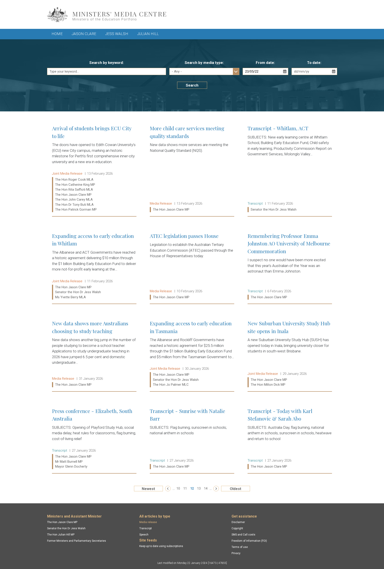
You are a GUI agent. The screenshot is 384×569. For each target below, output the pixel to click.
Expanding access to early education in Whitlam (94, 266)
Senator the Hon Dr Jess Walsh (66, 528)
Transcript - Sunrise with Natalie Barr (192, 439)
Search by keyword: (106, 62)
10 (178, 488)
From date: (265, 62)
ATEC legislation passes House (192, 266)
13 (199, 488)
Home (57, 34)
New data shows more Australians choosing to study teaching (94, 354)
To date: (314, 62)
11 (185, 488)
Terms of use (240, 547)
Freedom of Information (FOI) (249, 540)
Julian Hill (148, 34)
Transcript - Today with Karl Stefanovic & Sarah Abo (290, 439)
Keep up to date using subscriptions (161, 546)
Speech (143, 534)
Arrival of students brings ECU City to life (94, 169)
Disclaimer (238, 522)
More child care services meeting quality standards (192, 169)
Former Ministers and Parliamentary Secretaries (76, 540)
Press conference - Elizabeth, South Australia (94, 439)
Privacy (236, 553)
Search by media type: (204, 62)
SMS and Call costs (243, 534)
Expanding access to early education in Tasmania (192, 354)
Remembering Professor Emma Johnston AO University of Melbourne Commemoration (290, 266)
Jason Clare (84, 34)
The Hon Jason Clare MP (62, 522)
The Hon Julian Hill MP (60, 534)
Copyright (237, 528)
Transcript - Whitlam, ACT (290, 169)
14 (206, 488)
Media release (148, 522)
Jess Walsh (116, 34)
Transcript (145, 528)
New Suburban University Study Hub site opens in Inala (290, 354)
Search (192, 85)
